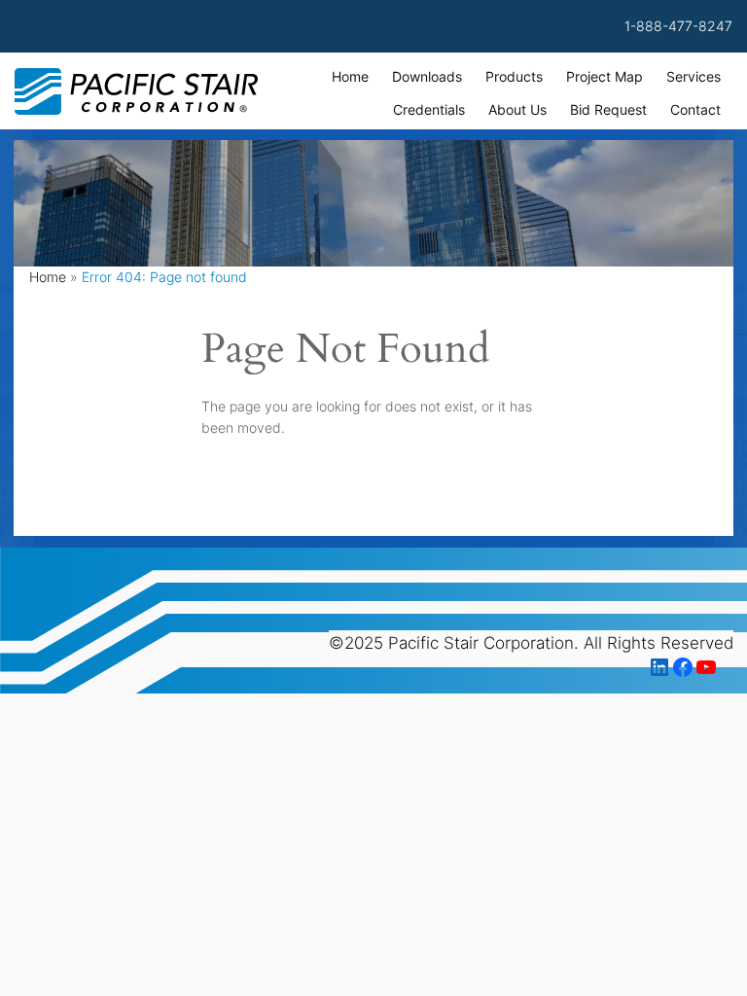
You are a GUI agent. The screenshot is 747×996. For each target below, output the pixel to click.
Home (47, 276)
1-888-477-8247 (678, 26)
